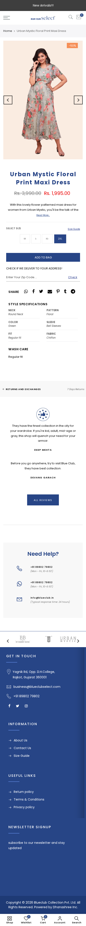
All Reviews (43, 500)
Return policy (24, 792)
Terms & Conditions (29, 799)
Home (7, 31)
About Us (20, 740)
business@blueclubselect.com (36, 687)
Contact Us (22, 748)
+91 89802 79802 (41, 567)
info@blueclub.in (42, 597)
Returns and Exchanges (23, 389)
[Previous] (8, 100)
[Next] (78, 100)
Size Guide (74, 229)
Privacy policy (24, 807)
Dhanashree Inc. (65, 907)
